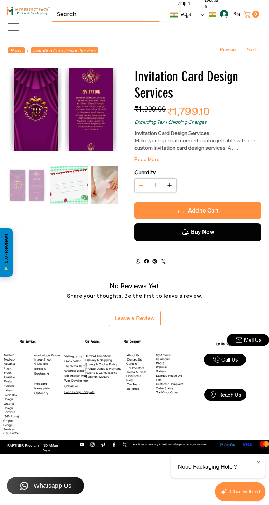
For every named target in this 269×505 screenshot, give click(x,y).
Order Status (164, 409)
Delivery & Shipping (98, 381)
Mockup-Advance (10, 382)
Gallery (161, 392)
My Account (163, 376)
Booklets (40, 389)
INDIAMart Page (50, 468)
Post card (40, 404)
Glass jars (41, 384)
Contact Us (134, 380)
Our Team (133, 405)
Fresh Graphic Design (9, 398)
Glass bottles (72, 382)
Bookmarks (41, 394)
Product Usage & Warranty (103, 389)
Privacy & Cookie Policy (101, 385)
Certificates (133, 397)
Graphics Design (75, 391)
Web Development (76, 401)
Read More (147, 159)
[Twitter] (163, 282)
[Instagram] (92, 465)
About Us (133, 376)
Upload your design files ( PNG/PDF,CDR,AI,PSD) (193, 213)
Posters (9, 407)
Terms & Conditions (98, 377)
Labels (8, 411)
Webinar (161, 388)
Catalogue (163, 380)
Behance (133, 409)
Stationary (41, 414)
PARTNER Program (23, 466)
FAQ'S (160, 384)
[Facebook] (146, 282)
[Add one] (170, 185)
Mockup (9, 376)
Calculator (71, 407)
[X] (124, 465)
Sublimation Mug (75, 396)
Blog (129, 401)
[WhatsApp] (138, 282)
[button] (212, 14)
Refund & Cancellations (101, 394)
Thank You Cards (75, 387)
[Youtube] (81, 465)
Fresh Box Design (10, 418)
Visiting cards (73, 377)
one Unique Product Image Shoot (47, 378)
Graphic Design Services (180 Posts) (11, 448)
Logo (7, 389)
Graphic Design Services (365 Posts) (11, 431)
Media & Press (136, 393)
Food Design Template (79, 413)
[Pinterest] (154, 282)
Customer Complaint (169, 405)
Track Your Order (167, 413)
